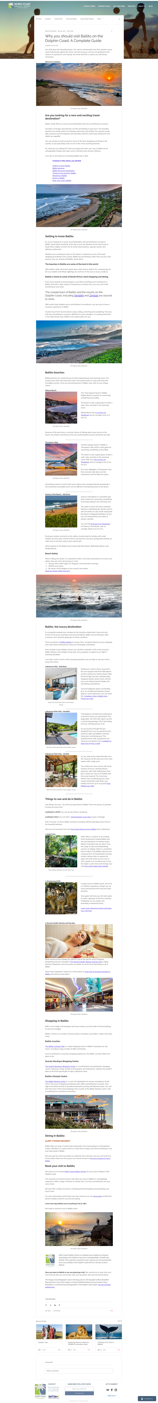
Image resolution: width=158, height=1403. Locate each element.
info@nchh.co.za (54, 1390)
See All (120, 1321)
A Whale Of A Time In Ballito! (106, 1343)
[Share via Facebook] (46, 1305)
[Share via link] (59, 1305)
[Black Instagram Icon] (115, 1389)
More (99, 19)
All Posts (38, 19)
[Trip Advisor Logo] (107, 1389)
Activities (48, 19)
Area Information (71, 19)
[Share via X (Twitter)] (50, 1305)
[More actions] (112, 31)
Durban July (43, 1342)
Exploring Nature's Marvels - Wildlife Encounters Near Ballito (79, 1343)
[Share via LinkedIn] (55, 1305)
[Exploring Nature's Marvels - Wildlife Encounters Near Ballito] (79, 1331)
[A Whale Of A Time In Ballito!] (108, 1331)
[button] (120, 19)
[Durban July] (49, 1331)
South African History (87, 19)
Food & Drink (58, 19)
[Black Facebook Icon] (111, 1389)
